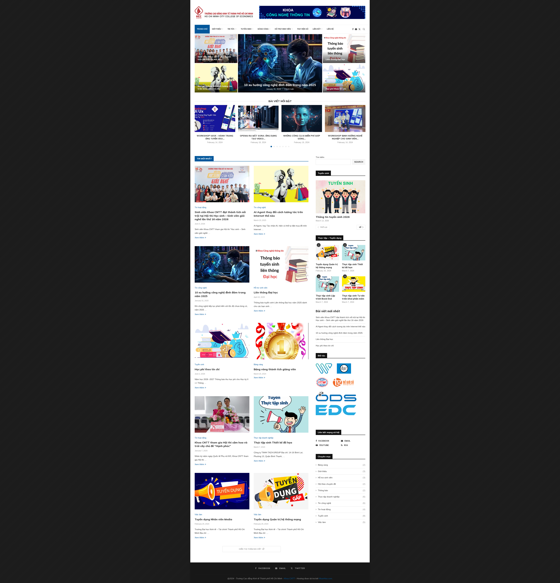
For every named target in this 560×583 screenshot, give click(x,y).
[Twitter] (359, 29)
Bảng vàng (263, 29)
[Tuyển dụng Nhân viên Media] (222, 491)
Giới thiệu (216, 29)
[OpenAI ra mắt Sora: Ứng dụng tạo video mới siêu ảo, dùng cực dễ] (258, 118)
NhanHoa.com (325, 578)
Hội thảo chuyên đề (341, 484)
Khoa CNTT (289, 578)
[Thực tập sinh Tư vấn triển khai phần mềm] (353, 284)
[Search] (363, 29)
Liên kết (317, 29)
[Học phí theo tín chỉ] (344, 78)
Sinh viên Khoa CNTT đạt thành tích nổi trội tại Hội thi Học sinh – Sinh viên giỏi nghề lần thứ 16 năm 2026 (220, 215)
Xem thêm (199, 237)
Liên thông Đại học (335, 59)
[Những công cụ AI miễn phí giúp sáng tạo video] (301, 118)
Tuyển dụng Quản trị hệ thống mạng (277, 519)
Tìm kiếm (320, 157)
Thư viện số (302, 29)
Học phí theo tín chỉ (336, 88)
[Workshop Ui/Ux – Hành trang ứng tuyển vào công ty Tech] (215, 118)
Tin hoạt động (341, 509)
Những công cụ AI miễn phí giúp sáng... (301, 137)
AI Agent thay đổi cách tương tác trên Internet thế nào (215, 87)
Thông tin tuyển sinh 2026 (333, 217)
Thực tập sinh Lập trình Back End (325, 297)
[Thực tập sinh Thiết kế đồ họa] (281, 414)
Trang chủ (202, 29)
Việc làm (341, 522)
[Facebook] (353, 29)
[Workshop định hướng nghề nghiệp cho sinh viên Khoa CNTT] (345, 118)
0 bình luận (289, 89)
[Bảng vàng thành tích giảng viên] (281, 341)
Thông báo (341, 490)
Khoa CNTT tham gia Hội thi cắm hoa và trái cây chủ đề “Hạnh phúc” (221, 444)
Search (358, 162)
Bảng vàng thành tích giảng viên (275, 369)
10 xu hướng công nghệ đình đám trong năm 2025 (280, 85)
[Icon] (327, 284)
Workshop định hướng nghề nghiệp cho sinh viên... (345, 137)
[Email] (356, 29)
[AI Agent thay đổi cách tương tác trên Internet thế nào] (216, 78)
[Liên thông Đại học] (344, 48)
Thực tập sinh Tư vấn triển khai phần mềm (353, 297)
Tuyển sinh (246, 29)
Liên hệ (330, 29)
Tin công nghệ (341, 503)
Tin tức (231, 29)
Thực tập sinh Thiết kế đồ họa (273, 442)
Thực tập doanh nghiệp (341, 497)
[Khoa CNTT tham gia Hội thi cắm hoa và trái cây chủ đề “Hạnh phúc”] (222, 414)
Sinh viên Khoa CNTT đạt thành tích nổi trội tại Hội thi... (214, 58)
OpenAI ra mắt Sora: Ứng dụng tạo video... (258, 137)
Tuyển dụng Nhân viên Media (213, 519)
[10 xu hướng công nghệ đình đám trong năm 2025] (280, 63)
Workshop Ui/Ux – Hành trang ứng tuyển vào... (215, 137)
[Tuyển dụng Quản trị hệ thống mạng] (281, 491)
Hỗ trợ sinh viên (283, 29)
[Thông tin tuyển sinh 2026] (340, 196)
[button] (200, 63)
